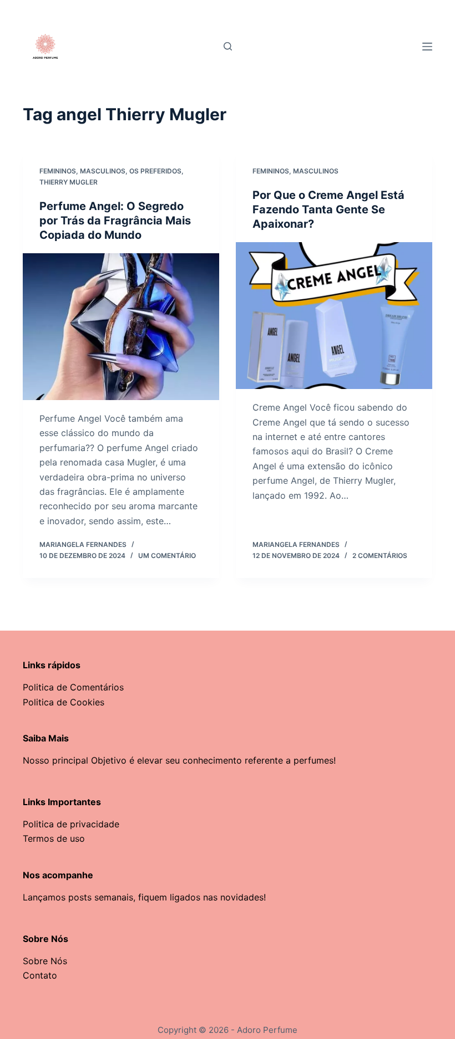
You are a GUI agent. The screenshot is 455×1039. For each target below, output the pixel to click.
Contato (40, 975)
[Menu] (427, 47)
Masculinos (102, 171)
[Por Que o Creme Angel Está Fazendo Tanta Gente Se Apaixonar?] (334, 316)
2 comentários (379, 555)
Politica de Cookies (63, 702)
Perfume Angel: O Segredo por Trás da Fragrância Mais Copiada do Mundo (115, 220)
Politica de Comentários (73, 687)
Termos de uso (54, 838)
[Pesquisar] (228, 46)
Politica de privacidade (71, 824)
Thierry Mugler (68, 182)
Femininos (57, 171)
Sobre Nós (45, 960)
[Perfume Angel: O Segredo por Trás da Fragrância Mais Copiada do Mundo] (121, 327)
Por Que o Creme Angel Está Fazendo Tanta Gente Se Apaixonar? (328, 209)
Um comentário (167, 555)
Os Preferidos (155, 171)
